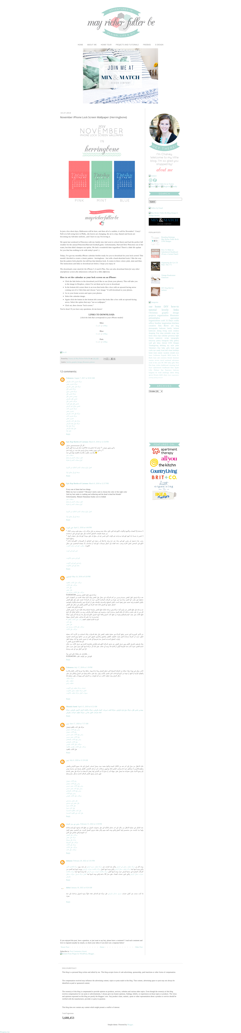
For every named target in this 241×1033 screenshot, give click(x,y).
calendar (164, 336)
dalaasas (69, 861)
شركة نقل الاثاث (71, 845)
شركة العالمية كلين (71, 867)
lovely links (170, 309)
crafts (176, 320)
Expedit (163, 355)
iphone (92, 362)
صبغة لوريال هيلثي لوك (73, 472)
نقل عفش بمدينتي (72, 801)
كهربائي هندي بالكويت (73, 558)
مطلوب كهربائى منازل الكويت (75, 546)
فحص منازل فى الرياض (73, 406)
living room (167, 331)
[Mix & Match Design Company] (120, 103)
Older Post (139, 947)
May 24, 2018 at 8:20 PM (81, 577)
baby (171, 341)
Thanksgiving (153, 345)
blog (177, 326)
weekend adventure (172, 360)
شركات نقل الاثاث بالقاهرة (74, 582)
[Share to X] (109, 359)
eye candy (156, 350)
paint (177, 345)
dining (159, 331)
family (169, 328)
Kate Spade (175, 368)
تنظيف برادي (70, 683)
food (177, 365)
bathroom (152, 331)
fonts (150, 355)
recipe (167, 338)
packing (151, 377)
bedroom (162, 328)
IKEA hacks (172, 355)
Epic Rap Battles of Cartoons (77, 442)
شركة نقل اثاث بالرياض (73, 413)
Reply (68, 434)
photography (153, 328)
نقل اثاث (69, 587)
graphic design (77, 362)
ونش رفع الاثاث (70, 793)
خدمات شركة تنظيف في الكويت (76, 688)
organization (163, 315)
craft (163, 320)
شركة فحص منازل (71, 391)
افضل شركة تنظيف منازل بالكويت (76, 690)
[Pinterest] (151, 181)
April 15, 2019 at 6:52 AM (87, 707)
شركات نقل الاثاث (71, 585)
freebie (69, 362)
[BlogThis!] (107, 359)
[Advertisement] (164, 413)
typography (175, 338)
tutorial (153, 309)
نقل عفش (69, 590)
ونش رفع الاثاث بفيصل (73, 729)
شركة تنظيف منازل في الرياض (125, 867)
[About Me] (164, 172)
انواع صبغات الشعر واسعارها (74, 460)
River (166, 325)
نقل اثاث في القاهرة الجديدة (74, 813)
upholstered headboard (161, 368)
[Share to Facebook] (112, 359)
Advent (164, 343)
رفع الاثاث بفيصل (71, 732)
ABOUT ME (92, 44)
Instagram (165, 341)
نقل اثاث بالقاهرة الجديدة (73, 810)
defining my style (167, 345)
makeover (159, 338)
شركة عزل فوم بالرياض (73, 423)
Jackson (176, 328)
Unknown (70, 378)
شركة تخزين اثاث (71, 409)
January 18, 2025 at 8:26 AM (81, 888)
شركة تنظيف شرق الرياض (94, 867)
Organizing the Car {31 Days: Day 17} (169, 264)
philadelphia (154, 318)
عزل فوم (68, 431)
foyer (150, 368)
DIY (166, 306)
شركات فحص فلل (71, 401)
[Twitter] (161, 184)
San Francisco (166, 370)
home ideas (153, 336)
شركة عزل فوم (70, 426)
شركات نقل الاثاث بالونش (73, 744)
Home (102, 947)
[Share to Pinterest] (114, 359)
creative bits (155, 325)
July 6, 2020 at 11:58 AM (79, 760)
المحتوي (68, 577)
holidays (176, 350)
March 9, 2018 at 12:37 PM (99, 483)
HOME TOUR (106, 44)
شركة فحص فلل (71, 389)
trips (159, 336)
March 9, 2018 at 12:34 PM (99, 442)
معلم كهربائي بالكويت (72, 565)
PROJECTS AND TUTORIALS (127, 44)
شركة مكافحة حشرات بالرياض (91, 869)
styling (156, 377)
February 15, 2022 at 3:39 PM (91, 824)
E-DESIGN (159, 44)
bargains (152, 373)
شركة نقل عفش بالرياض (73, 386)
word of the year (155, 363)
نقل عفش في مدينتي (72, 803)
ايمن (67, 724)
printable (167, 333)
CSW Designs (173, 343)
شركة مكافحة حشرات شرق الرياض (97, 872)
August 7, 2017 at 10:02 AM (84, 378)
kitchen (175, 323)
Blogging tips (5, 1032)
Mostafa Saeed (71, 707)
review (157, 360)
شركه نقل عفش (71, 837)
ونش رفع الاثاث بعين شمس (74, 734)
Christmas (153, 313)
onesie (160, 353)
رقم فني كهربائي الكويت (73, 563)
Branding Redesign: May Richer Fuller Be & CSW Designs (170, 239)
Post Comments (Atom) (78, 951)
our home (155, 306)
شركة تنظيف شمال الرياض (122, 869)
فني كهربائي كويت (72, 551)
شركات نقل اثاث (71, 850)
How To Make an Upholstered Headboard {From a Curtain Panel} (169, 252)
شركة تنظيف (70, 678)
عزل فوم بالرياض (71, 428)
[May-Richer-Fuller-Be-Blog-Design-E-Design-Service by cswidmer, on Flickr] (164, 215)
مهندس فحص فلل (71, 396)
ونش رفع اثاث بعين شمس (74, 788)
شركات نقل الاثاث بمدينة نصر (75, 592)
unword (160, 377)
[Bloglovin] (165, 186)
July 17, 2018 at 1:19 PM (83, 667)
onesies (151, 360)
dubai (68, 888)
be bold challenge (162, 373)
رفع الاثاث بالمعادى (72, 742)
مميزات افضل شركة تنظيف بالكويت (76, 693)
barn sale (156, 358)
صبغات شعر (69, 455)
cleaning (172, 365)
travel (162, 360)
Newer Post (65, 947)
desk (177, 353)
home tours (153, 353)
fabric (172, 373)
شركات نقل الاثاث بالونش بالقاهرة (76, 747)
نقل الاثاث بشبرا (71, 806)
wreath (172, 353)
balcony (176, 370)
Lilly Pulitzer (154, 370)
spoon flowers (154, 375)
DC (162, 363)
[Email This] (105, 359)
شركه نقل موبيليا (71, 840)
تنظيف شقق (69, 681)
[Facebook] (155, 181)
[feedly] (174, 186)
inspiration (166, 323)
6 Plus (105, 326)
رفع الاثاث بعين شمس (73, 737)
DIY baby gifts (169, 363)
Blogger (130, 1025)
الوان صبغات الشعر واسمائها (74, 458)
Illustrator (86, 362)
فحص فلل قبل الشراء (72, 404)
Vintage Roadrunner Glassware (168, 276)
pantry (158, 341)
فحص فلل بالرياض (71, 399)
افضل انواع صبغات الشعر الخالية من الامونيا (79, 467)
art (172, 325)
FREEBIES (147, 44)
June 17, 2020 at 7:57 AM (79, 724)
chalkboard (164, 365)
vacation (166, 353)
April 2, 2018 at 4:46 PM (83, 527)
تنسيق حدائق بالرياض (115, 893)
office (151, 323)
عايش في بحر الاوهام (73, 824)
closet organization (173, 375)
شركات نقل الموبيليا (72, 842)
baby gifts (165, 348)
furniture (176, 358)
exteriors (164, 358)
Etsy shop (160, 333)
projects (152, 315)
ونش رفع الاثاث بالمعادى (73, 739)
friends (169, 358)
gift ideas (157, 343)
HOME (80, 44)
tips (177, 333)
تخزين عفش (70, 411)
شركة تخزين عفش (71, 384)
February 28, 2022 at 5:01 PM (84, 861)
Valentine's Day (154, 348)
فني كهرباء (69, 527)
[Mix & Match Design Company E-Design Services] (164, 225)
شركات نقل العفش (71, 835)
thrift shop (163, 375)
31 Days (169, 320)
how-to (175, 306)
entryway (152, 341)
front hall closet (166, 350)
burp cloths (156, 365)
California (156, 355)
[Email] (152, 186)
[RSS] (158, 186)
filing (177, 373)
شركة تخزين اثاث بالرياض (74, 381)
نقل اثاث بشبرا (70, 808)
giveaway (171, 336)
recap (173, 333)
